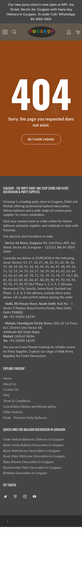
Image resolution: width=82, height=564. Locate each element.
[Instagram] (24, 496)
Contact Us (11, 389)
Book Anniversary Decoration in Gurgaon (31, 451)
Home (7, 378)
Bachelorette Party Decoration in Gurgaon (32, 467)
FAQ (6, 395)
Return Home (41, 139)
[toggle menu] (5, 32)
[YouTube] (34, 496)
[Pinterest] (15, 496)
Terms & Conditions (16, 401)
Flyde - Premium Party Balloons (25, 417)
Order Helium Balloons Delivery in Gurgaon (33, 439)
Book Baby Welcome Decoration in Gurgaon (34, 456)
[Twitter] (5, 496)
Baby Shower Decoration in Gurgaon (28, 462)
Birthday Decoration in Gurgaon (25, 473)
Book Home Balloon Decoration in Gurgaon (33, 445)
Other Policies (13, 412)
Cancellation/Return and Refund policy (29, 406)
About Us (9, 384)
